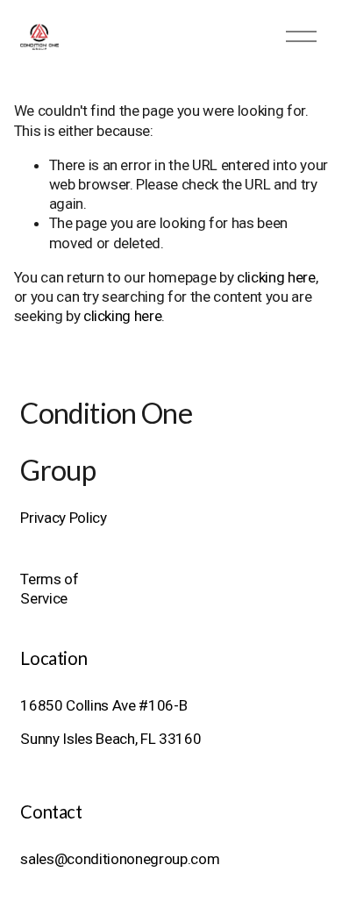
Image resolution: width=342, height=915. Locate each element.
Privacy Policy (63, 517)
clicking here (276, 277)
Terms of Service (49, 588)
